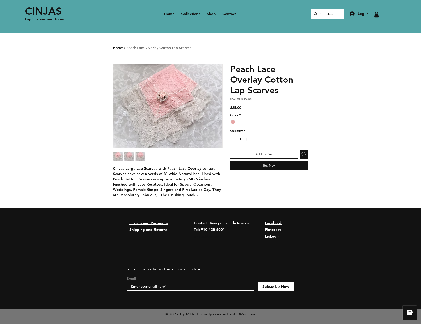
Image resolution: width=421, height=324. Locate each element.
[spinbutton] (240, 139)
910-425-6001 (213, 229)
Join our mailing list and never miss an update (163, 269)
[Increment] (247, 139)
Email (131, 279)
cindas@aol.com (207, 236)
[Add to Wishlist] (304, 154)
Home (118, 48)
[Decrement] (233, 139)
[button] (376, 14)
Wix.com (247, 314)
